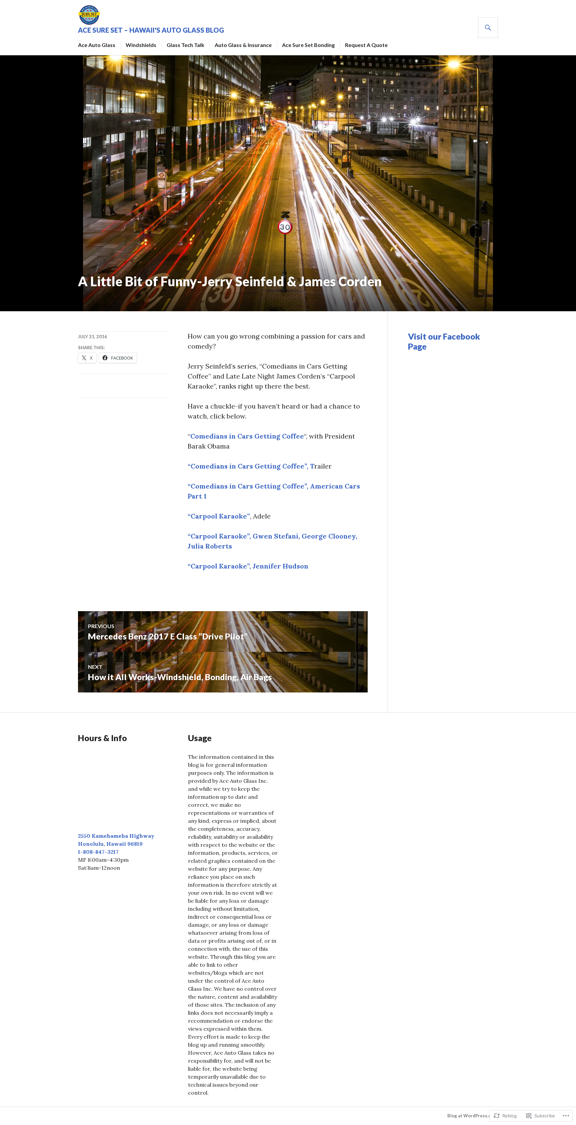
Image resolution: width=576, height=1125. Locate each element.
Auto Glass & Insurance (243, 45)
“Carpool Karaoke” (219, 516)
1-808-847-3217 (98, 851)
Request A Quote (366, 45)
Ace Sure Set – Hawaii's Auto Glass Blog (151, 30)
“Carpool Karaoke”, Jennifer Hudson (248, 566)
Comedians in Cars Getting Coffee (247, 436)
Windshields (141, 45)
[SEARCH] (488, 27)
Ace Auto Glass (96, 45)
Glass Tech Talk (185, 45)
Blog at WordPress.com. (472, 1115)
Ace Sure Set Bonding (308, 45)
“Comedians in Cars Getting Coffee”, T (251, 466)
